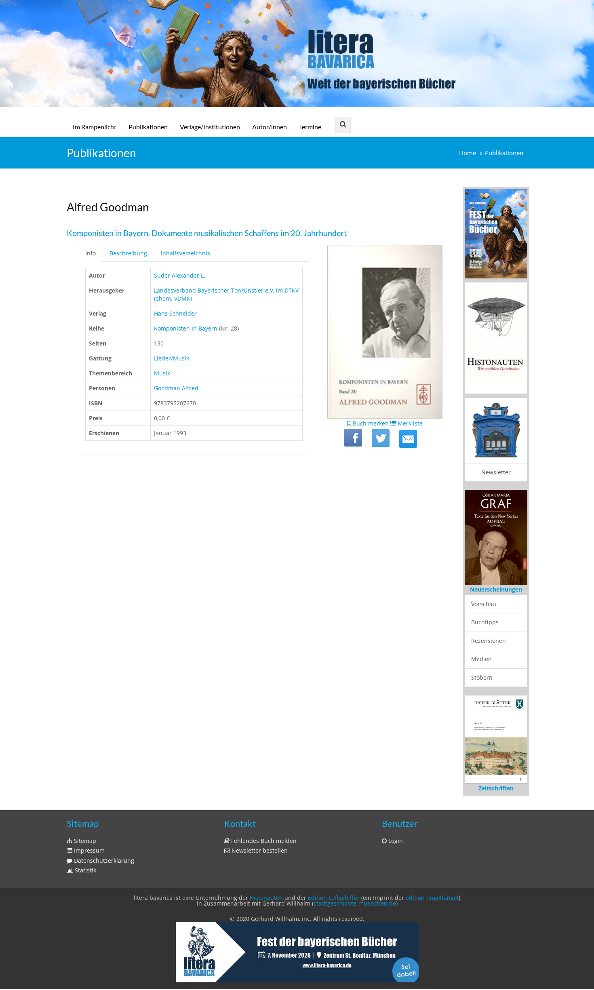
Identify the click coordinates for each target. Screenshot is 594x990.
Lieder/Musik (171, 358)
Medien (481, 659)
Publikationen (148, 127)
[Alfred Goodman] (408, 439)
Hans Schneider (175, 313)
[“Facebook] (353, 438)
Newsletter (496, 472)
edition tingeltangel (432, 898)
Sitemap (84, 841)
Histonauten (266, 898)
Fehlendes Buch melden (263, 841)
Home (467, 153)
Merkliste (409, 423)
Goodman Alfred (176, 388)
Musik (162, 373)
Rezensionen (488, 641)
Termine (310, 127)
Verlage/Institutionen (210, 127)
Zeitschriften (496, 788)
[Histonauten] (496, 233)
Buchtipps (485, 622)
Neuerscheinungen (496, 589)
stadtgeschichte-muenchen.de (355, 903)
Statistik (84, 870)
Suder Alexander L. (179, 275)
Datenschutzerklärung (103, 860)
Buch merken (370, 423)
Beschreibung (128, 253)
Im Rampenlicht (94, 127)
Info (90, 253)
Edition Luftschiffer (334, 898)
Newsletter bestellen (259, 850)
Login (395, 841)
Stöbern (482, 677)
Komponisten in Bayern (185, 328)
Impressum (88, 850)
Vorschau (483, 604)
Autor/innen (269, 127)
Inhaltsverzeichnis (185, 253)
